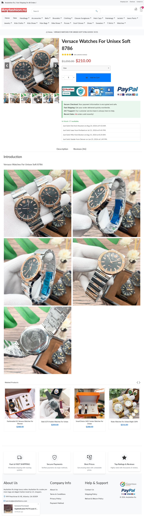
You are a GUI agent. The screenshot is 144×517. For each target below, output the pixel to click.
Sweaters (99, 23)
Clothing (67, 18)
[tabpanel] (20, 410)
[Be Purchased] (8, 508)
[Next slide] (139, 382)
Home (7, 18)
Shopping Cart (124, 1)
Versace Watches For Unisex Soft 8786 (23, 164)
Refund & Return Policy (94, 499)
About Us (54, 490)
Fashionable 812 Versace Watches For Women (20, 423)
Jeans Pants (131, 18)
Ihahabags (109, 18)
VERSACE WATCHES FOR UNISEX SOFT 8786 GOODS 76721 (76, 32)
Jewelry (7, 23)
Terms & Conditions (57, 494)
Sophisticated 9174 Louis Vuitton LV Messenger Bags (26, 509)
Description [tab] (62, 149)
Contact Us (140, 1)
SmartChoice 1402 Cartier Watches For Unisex (89, 423)
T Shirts (110, 23)
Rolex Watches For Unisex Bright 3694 (124, 422)
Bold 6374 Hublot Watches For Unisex (54, 422)
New (15, 18)
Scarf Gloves (78, 23)
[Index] (136, 9)
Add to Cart (94, 77)
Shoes (89, 23)
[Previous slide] (137, 382)
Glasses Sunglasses (82, 18)
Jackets (120, 18)
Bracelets (56, 18)
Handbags (24, 18)
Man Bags (43, 23)
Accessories (36, 18)
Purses (66, 23)
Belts (47, 18)
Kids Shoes (31, 23)
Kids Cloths (18, 23)
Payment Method (57, 503)
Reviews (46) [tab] (79, 149)
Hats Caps (97, 18)
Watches (120, 23)
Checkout (132, 1)
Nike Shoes (55, 23)
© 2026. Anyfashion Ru (128, 497)
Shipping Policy (91, 494)
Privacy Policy (55, 499)
